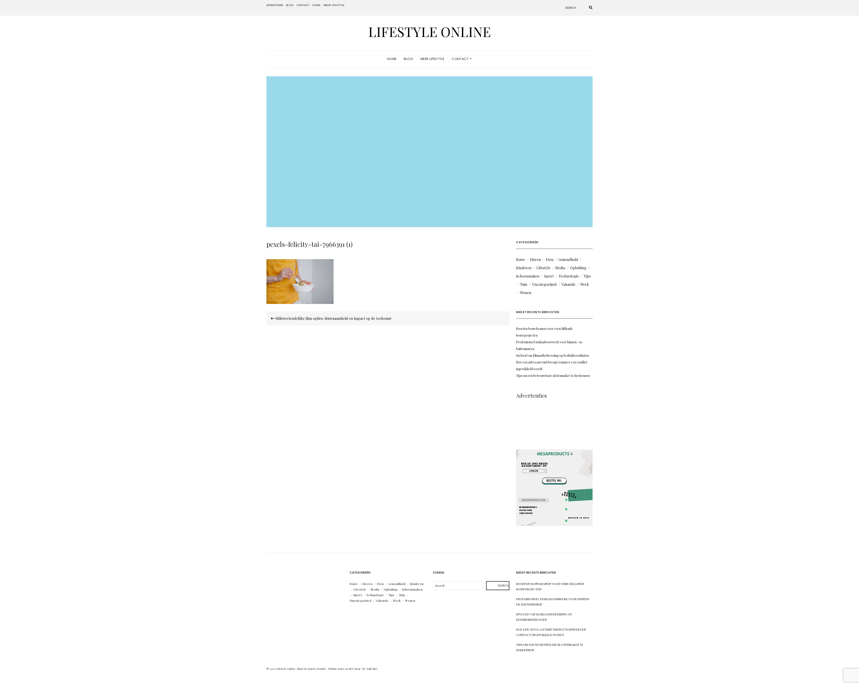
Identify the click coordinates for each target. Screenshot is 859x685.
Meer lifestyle (334, 5)
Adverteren (274, 5)
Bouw (520, 259)
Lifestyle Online (429, 31)
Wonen (525, 292)
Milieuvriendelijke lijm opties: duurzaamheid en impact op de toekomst (332, 318)
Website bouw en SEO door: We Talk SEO (353, 668)
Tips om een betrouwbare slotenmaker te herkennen (553, 375)
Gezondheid (568, 259)
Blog (289, 5)
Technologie (569, 276)
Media (560, 267)
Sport (549, 276)
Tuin (523, 284)
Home (317, 5)
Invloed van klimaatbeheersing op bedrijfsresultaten (552, 355)
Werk (584, 284)
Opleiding (578, 267)
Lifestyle (543, 267)
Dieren (535, 259)
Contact (303, 5)
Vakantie (568, 284)
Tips (587, 276)
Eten (549, 259)
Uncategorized (544, 284)
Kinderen (524, 267)
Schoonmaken (527, 276)
